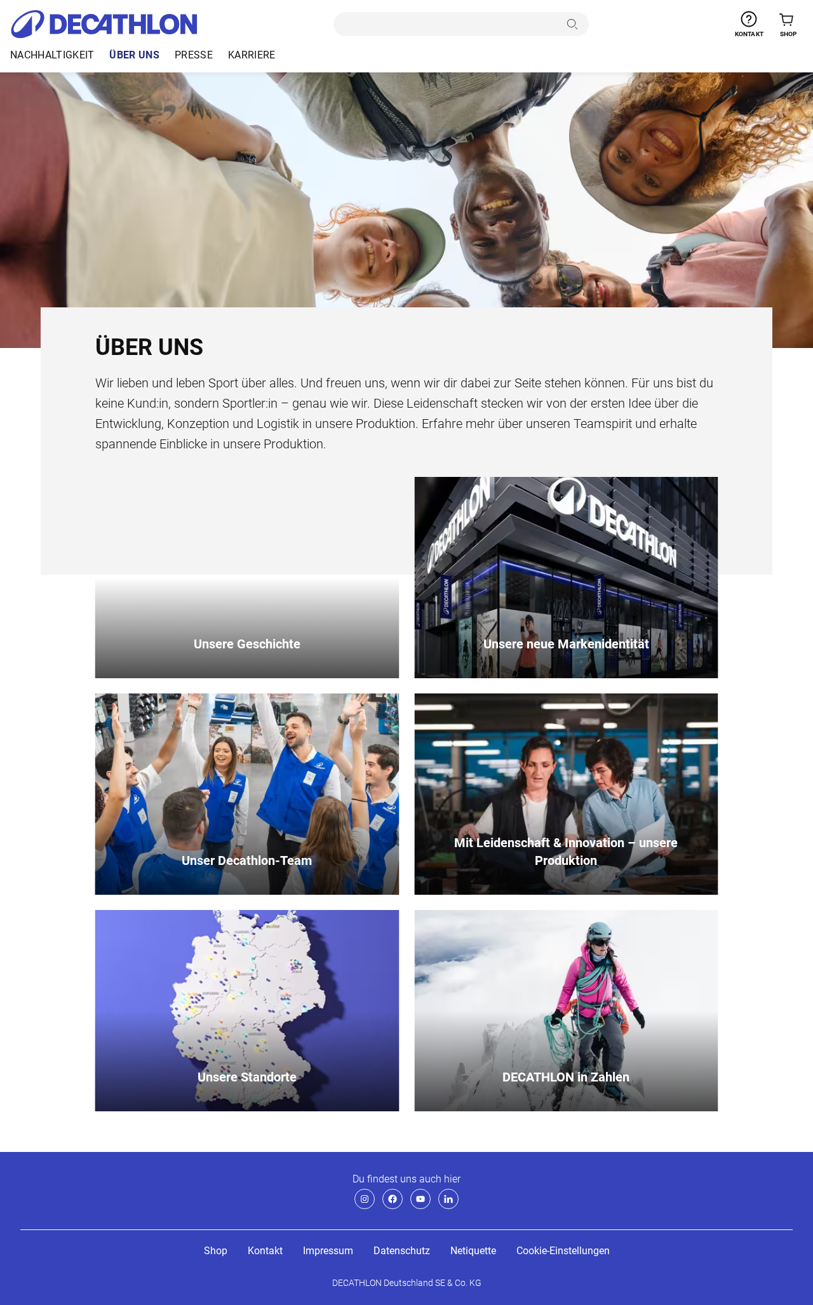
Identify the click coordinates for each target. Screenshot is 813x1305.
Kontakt (265, 1251)
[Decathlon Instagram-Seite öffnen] (364, 1199)
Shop (215, 1251)
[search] (447, 24)
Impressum (328, 1251)
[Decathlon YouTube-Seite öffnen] (420, 1199)
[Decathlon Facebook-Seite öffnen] (392, 1199)
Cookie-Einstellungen (563, 1251)
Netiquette (473, 1251)
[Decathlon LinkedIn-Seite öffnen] (448, 1199)
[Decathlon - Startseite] (104, 24)
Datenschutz (401, 1251)
